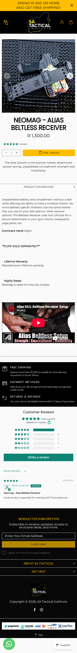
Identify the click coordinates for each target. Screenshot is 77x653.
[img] (11, 480)
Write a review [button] (38, 457)
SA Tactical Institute (38, 22)
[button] (11, 144)
